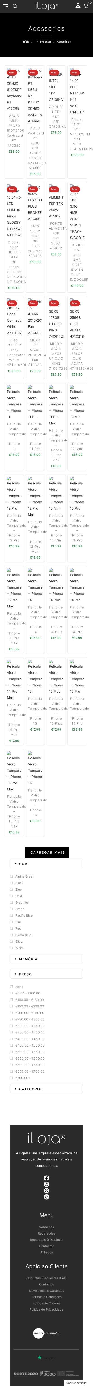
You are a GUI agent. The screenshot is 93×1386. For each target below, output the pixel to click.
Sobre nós (46, 1227)
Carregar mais (47, 852)
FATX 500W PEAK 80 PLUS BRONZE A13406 (35, 241)
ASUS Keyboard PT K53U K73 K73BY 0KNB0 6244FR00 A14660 (37, 148)
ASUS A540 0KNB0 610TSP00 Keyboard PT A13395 (15, 130)
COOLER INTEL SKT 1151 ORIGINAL (57, 116)
